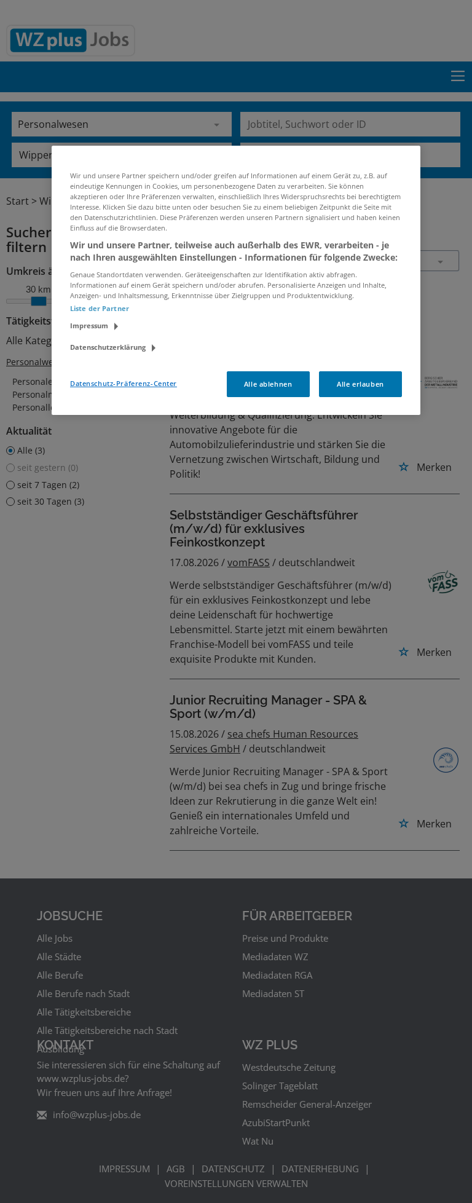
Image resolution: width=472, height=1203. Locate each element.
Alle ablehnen (268, 384)
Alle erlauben (360, 384)
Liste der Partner (99, 308)
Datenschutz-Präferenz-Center (123, 383)
